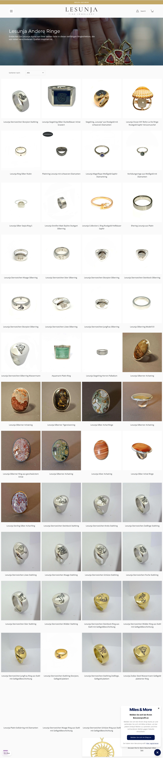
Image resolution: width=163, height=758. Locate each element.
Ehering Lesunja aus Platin (142, 225)
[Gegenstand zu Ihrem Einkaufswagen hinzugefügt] (152, 11)
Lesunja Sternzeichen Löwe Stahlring (21, 575)
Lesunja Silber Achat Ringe (101, 425)
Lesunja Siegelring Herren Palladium (101, 375)
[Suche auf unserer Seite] (147, 11)
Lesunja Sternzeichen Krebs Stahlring (102, 525)
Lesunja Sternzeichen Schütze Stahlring (102, 575)
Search (143, 11)
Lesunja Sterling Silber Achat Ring (21, 525)
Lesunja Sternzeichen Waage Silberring (20, 277)
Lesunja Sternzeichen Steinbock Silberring (142, 277)
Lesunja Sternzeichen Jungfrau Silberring (101, 326)
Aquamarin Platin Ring (61, 375)
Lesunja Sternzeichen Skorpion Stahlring (21, 122)
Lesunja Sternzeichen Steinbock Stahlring (61, 525)
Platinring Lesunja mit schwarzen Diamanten (61, 173)
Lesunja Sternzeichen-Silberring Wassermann (20, 375)
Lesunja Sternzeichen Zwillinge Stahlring (142, 525)
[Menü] (11, 11)
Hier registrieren (152, 743)
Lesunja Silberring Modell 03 (142, 326)
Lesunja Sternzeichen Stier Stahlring (20, 624)
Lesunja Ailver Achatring (101, 474)
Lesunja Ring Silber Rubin (21, 173)
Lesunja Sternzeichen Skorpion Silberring (101, 277)
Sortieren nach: (14, 73)
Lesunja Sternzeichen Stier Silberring (61, 277)
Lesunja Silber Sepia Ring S (20, 225)
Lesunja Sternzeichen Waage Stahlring (61, 575)
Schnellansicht (22, 98)
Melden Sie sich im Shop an (141, 737)
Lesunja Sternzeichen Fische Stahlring (142, 575)
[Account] (137, 11)
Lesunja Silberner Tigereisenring (61, 425)
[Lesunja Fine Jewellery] (81, 11)
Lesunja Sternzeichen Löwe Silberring (61, 326)
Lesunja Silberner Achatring (142, 375)
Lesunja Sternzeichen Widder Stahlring (61, 624)
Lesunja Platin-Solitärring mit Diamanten (21, 727)
